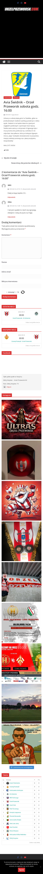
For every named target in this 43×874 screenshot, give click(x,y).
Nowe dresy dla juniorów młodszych (25, 163)
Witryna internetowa (9, 281)
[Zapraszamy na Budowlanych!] (21, 744)
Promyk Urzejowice (15, 812)
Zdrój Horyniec (14, 838)
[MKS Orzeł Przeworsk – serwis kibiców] (4, 61)
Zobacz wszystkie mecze (33, 322)
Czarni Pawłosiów (15, 783)
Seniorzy (16, 97)
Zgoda (21, 870)
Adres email (6, 272)
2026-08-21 (21, 312)
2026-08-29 (21, 335)
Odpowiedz (11, 197)
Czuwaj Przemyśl (14, 786)
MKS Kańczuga (14, 797)
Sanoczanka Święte (15, 820)
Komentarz (6, 235)
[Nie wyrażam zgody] (41, 867)
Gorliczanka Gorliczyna (16, 790)
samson (16, 115)
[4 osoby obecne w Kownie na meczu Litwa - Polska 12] (21, 582)
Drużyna (8, 780)
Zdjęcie (9, 387)
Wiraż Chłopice (14, 831)
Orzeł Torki (13, 805)
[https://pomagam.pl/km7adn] (21, 501)
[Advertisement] (21, 36)
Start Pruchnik (14, 827)
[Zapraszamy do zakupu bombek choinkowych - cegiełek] (21, 460)
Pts (39, 780)
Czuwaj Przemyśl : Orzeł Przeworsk (22, 341)
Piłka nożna (7, 97)
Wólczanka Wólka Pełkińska (18, 834)
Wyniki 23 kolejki (10, 158)
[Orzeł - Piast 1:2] (21, 703)
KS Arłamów (13, 794)
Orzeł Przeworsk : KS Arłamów (21, 318)
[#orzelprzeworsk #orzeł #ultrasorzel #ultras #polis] (21, 419)
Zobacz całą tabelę (34, 842)
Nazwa (4, 262)
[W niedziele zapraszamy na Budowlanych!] (21, 622)
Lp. (3, 780)
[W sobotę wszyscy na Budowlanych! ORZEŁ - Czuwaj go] (21, 663)
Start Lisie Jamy (14, 823)
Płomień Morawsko (15, 816)
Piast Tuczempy (14, 809)
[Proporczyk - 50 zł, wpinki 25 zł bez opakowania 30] (21, 541)
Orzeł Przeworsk (14, 801)
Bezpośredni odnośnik (29, 189)
